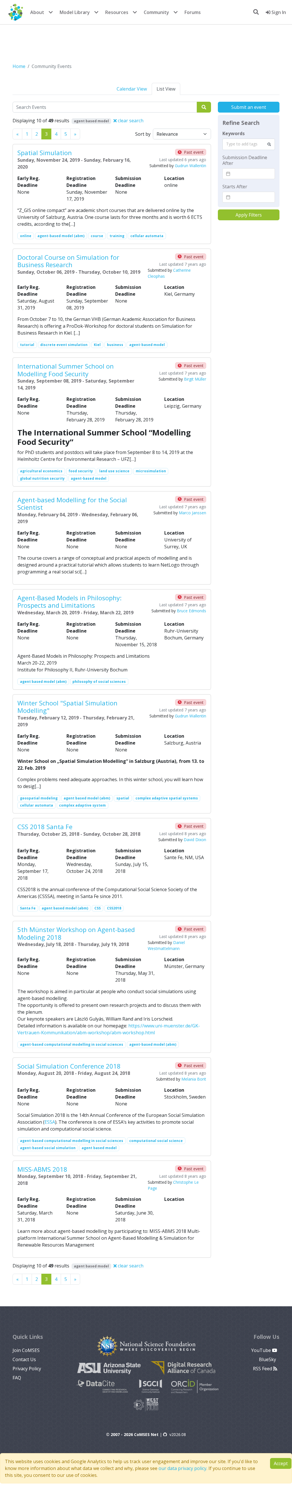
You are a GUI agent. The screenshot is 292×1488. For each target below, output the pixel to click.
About (37, 12)
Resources (116, 12)
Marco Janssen (192, 512)
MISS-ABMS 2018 (42, 1169)
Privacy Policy (27, 1368)
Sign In (278, 12)
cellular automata (146, 235)
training (117, 235)
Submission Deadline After (244, 160)
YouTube (261, 1350)
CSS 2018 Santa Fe (44, 826)
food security (80, 471)
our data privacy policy (182, 1468)
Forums (192, 12)
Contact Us (24, 1359)
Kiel (97, 344)
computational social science (156, 1140)
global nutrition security (42, 478)
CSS (97, 908)
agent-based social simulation (48, 1147)
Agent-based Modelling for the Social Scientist (72, 503)
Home (19, 66)
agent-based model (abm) (60, 235)
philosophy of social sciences (99, 681)
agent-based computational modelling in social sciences (71, 1044)
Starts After (234, 186)
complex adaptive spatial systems (166, 798)
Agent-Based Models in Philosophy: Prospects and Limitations (69, 601)
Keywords (233, 133)
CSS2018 (114, 908)
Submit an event (248, 107)
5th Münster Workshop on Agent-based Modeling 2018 (76, 933)
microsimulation (151, 471)
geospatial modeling (39, 798)
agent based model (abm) (43, 681)
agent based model (99, 1147)
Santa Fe (28, 908)
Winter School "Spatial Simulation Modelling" (67, 707)
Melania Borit (193, 1079)
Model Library (75, 12)
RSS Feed (263, 1368)
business (115, 344)
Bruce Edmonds (191, 610)
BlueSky (268, 1359)
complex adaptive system (82, 805)
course (97, 235)
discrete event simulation (64, 344)
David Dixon (195, 839)
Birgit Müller (195, 379)
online (25, 235)
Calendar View (132, 89)
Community (156, 12)
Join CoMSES (26, 1350)
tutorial (27, 344)
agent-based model (147, 344)
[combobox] (248, 144)
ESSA (49, 1122)
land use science (114, 471)
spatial (122, 798)
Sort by (143, 134)
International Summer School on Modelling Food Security (65, 370)
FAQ (17, 1378)
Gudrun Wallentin (190, 165)
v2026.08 (177, 1434)
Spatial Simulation (44, 152)
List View (166, 89)
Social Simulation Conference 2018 (69, 1066)
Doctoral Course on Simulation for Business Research (68, 261)
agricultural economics (41, 471)
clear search (130, 120)
